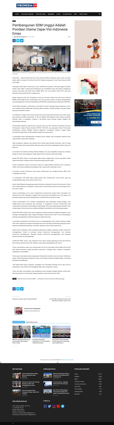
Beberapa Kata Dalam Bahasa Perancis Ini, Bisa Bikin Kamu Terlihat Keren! (61, 375)
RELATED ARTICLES (18, 322)
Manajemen (51, 14)
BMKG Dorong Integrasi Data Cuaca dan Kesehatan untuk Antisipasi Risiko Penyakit (21, 341)
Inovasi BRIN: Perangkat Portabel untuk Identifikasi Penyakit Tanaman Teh (60, 299)
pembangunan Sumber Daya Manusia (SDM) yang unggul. (51, 278)
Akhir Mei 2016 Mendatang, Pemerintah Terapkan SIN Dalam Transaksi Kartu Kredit (61, 391)
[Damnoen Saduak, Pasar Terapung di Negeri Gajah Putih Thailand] (16, 392)
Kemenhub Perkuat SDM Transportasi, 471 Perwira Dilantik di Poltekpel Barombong (41, 341)
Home (13, 18)
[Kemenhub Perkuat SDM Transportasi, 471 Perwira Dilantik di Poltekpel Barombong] (41, 332)
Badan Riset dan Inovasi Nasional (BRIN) (27, 278)
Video (75, 14)
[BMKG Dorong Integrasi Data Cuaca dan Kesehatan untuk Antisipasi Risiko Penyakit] (21, 332)
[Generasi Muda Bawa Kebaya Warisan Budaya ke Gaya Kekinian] (16, 376)
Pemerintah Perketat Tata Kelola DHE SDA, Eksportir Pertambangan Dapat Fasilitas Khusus (60, 341)
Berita (17, 14)
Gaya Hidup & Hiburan (27, 14)
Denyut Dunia (83, 14)
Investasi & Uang (40, 14)
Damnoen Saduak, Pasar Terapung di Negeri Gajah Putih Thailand (30, 392)
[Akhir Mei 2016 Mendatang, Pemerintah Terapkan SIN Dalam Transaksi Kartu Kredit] (47, 391)
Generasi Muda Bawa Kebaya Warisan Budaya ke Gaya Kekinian (30, 375)
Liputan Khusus (67, 14)
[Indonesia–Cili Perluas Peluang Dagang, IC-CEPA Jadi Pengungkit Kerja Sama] (16, 384)
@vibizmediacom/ (67, 360)
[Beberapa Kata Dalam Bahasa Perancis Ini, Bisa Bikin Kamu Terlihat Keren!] (47, 376)
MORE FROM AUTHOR (31, 322)
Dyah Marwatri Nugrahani (20, 36)
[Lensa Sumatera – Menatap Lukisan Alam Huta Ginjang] (47, 383)
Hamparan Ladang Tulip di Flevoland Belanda (24, 299)
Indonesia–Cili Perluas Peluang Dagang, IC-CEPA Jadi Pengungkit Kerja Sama (30, 383)
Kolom (58, 14)
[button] (100, 14)
